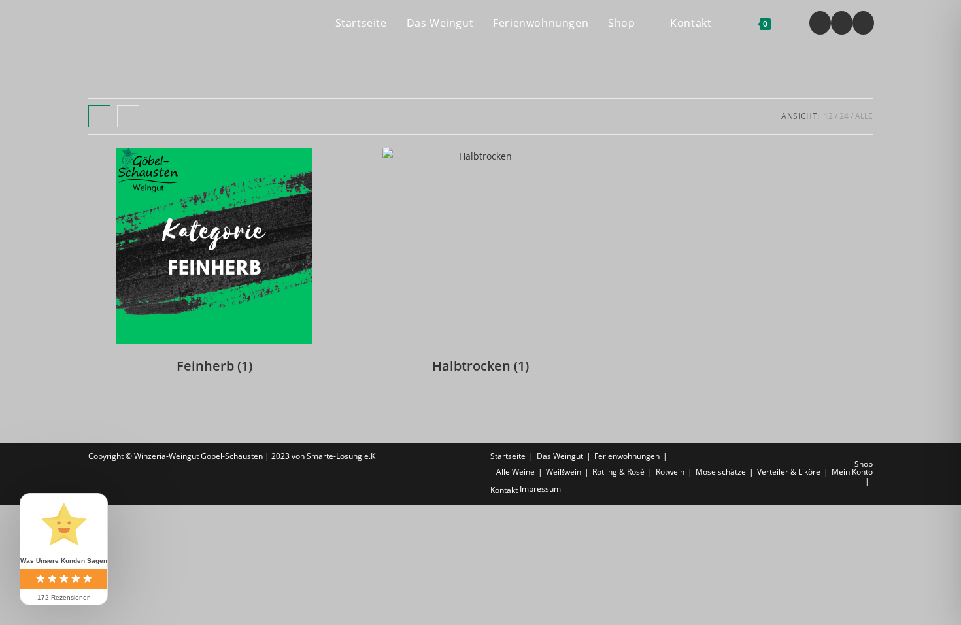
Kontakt (504, 490)
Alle (864, 116)
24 (844, 116)
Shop (863, 463)
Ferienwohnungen (627, 456)
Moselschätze (721, 471)
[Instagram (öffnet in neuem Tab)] (841, 23)
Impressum (540, 488)
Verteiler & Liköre (788, 471)
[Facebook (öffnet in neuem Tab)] (820, 23)
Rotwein (670, 471)
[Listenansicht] (128, 116)
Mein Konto (852, 471)
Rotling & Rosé (618, 471)
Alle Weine (515, 471)
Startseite (508, 456)
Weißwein (563, 471)
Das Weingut (560, 456)
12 (828, 116)
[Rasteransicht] (99, 116)
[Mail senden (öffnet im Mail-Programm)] (863, 23)
